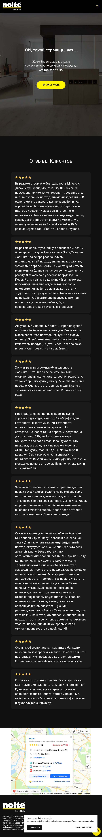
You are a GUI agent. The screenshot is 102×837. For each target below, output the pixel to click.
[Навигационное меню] (97, 6)
